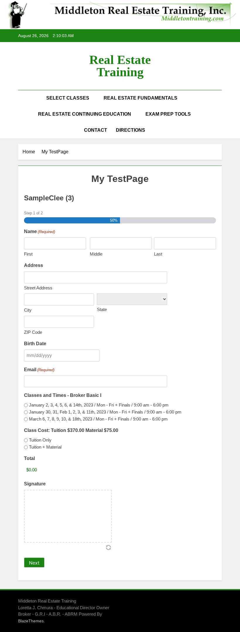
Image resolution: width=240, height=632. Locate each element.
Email (39, 369)
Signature (35, 483)
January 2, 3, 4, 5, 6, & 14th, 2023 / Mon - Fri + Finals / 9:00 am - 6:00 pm (99, 404)
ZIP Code (33, 332)
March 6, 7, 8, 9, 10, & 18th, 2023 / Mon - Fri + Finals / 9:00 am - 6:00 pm (98, 418)
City (28, 310)
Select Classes (67, 98)
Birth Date (35, 343)
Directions (130, 130)
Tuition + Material (45, 447)
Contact (95, 130)
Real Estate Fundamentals (140, 98)
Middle (96, 253)
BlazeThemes (31, 621)
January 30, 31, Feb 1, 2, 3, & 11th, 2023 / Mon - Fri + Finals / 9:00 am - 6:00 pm (105, 411)
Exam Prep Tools (168, 114)
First (28, 253)
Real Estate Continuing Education (84, 114)
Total (29, 458)
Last (158, 253)
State (102, 309)
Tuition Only (40, 439)
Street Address (38, 287)
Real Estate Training (120, 66)
